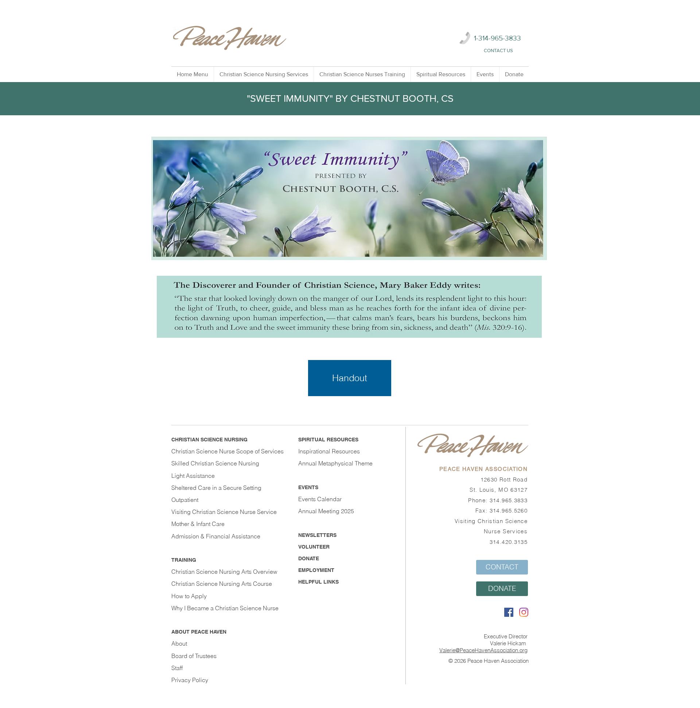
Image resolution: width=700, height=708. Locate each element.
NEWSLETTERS (317, 535)
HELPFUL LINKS (318, 582)
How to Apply (189, 596)
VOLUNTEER (314, 547)
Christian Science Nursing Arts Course (221, 583)
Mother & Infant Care (198, 523)
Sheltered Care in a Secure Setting (216, 487)
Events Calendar (320, 499)
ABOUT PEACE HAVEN (198, 632)
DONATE (308, 558)
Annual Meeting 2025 (326, 511)
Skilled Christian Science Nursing (215, 463)
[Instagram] (523, 612)
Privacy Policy (189, 680)
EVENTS (308, 487)
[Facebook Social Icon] (508, 612)
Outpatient (184, 499)
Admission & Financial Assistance (215, 536)
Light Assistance (193, 475)
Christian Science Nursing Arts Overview (224, 571)
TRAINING (183, 560)
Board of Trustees (194, 655)
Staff (177, 668)
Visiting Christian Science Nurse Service (224, 511)
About (179, 643)
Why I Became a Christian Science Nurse (225, 608)
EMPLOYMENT (316, 570)
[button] (264, 74)
